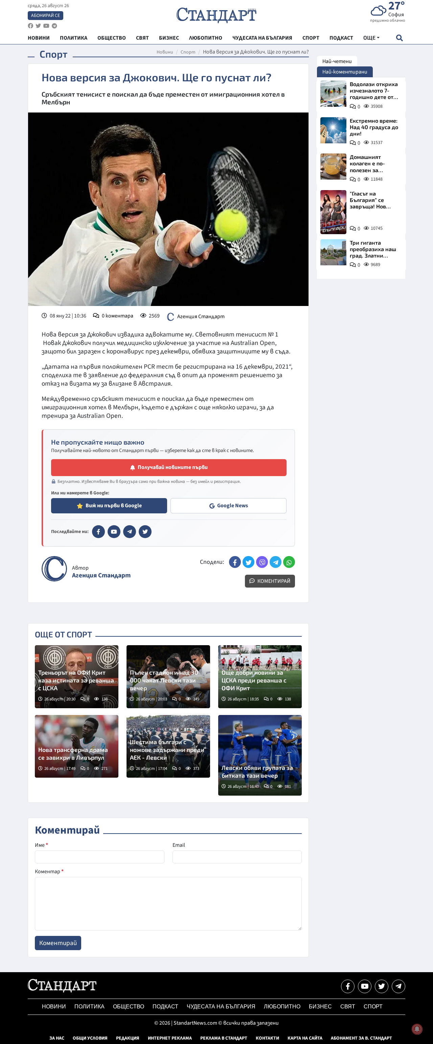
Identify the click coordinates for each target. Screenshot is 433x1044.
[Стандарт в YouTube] (114, 531)
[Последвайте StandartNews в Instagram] (38, 26)
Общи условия (90, 1038)
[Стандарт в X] (145, 531)
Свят (347, 1006)
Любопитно (282, 1006)
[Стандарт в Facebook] (98, 531)
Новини (165, 52)
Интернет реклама (170, 1038)
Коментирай (273, 581)
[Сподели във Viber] (262, 562)
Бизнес (320, 1006)
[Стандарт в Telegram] (129, 531)
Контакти (267, 1038)
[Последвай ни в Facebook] (348, 986)
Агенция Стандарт (201, 316)
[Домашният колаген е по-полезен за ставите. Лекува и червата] (333, 166)
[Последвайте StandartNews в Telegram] (54, 26)
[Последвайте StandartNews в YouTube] (46, 26)
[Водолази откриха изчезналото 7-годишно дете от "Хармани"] (333, 94)
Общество (128, 1006)
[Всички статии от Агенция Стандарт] (54, 568)
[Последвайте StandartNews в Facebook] (30, 26)
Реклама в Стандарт (223, 1038)
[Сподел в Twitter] (248, 562)
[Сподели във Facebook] (235, 562)
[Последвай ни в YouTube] (364, 986)
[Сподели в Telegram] (275, 562)
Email (179, 845)
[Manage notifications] (417, 1029)
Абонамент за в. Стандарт (361, 1038)
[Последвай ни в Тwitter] (381, 986)
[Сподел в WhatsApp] (289, 562)
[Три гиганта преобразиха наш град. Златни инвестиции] (333, 252)
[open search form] (399, 38)
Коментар (49, 871)
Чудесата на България (221, 1006)
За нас (56, 1038)
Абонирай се (45, 15)
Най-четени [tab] (337, 61)
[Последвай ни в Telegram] (398, 986)
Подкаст (165, 1006)
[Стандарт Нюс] (62, 991)
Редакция (127, 1038)
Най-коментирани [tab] (344, 72)
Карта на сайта (305, 1038)
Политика (89, 1006)
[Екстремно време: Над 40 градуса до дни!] (333, 130)
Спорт (188, 52)
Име (41, 845)
